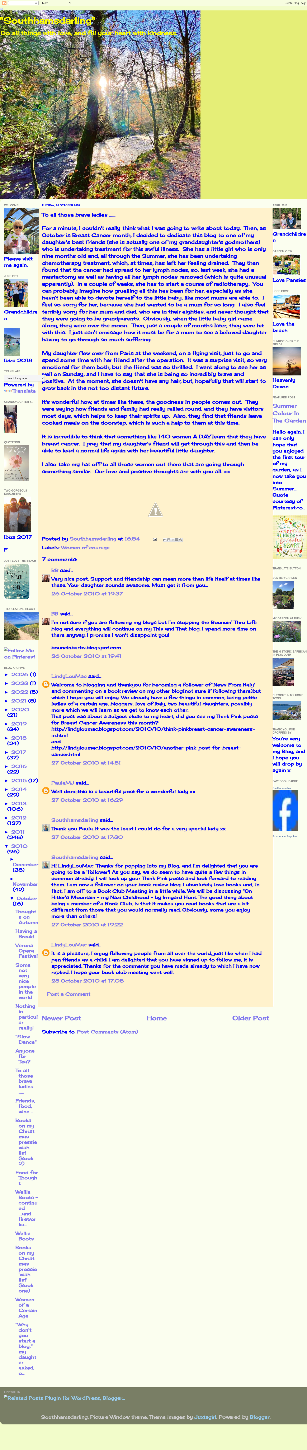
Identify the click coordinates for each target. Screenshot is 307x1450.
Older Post (250, 1018)
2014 (18, 789)
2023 (20, 683)
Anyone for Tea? (25, 1056)
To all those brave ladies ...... (24, 1081)
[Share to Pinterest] (181, 540)
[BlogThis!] (169, 540)
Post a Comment (68, 994)
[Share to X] (173, 540)
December (25, 864)
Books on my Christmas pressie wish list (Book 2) (26, 1142)
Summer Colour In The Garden (289, 413)
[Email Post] (154, 538)
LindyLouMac (69, 676)
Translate (24, 391)
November (25, 884)
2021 (19, 700)
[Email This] (165, 540)
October (27, 898)
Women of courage (85, 547)
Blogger (260, 1417)
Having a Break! (26, 933)
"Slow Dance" (26, 1039)
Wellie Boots (24, 1236)
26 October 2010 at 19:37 (87, 593)
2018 (19, 738)
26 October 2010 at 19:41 (86, 656)
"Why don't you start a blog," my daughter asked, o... (25, 1349)
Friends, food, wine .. (25, 1106)
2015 (19, 780)
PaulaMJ (62, 783)
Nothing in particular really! (26, 1016)
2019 (19, 723)
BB (54, 570)
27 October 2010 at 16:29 (87, 800)
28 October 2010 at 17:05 (87, 981)
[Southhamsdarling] (285, 829)
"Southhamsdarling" (47, 20)
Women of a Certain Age (26, 1307)
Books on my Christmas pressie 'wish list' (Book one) (26, 1269)
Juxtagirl (205, 1417)
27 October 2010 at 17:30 (87, 837)
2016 (19, 766)
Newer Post (61, 1018)
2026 (20, 674)
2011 (18, 832)
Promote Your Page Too (285, 836)
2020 (20, 709)
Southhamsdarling (74, 820)
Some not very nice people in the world (25, 981)
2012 (19, 817)
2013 (19, 803)
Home (157, 1018)
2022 (20, 692)
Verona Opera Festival (26, 951)
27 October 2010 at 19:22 (87, 924)
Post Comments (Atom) (107, 1031)
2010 (19, 846)
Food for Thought (26, 1178)
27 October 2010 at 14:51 (86, 763)
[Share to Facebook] (177, 540)
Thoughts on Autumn (26, 917)
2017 (18, 752)
